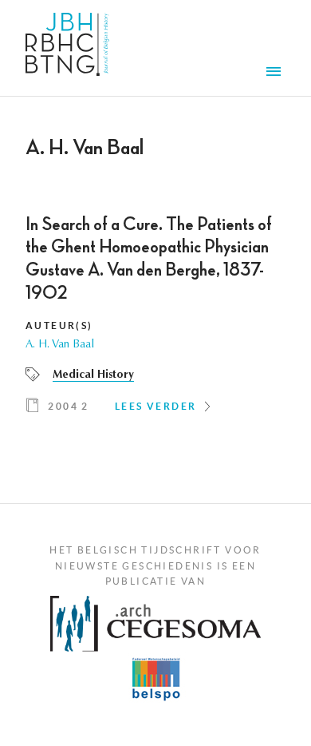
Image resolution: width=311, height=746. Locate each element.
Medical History (93, 375)
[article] (155, 320)
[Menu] (275, 73)
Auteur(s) (59, 325)
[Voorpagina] (67, 48)
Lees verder (155, 406)
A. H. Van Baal (60, 345)
